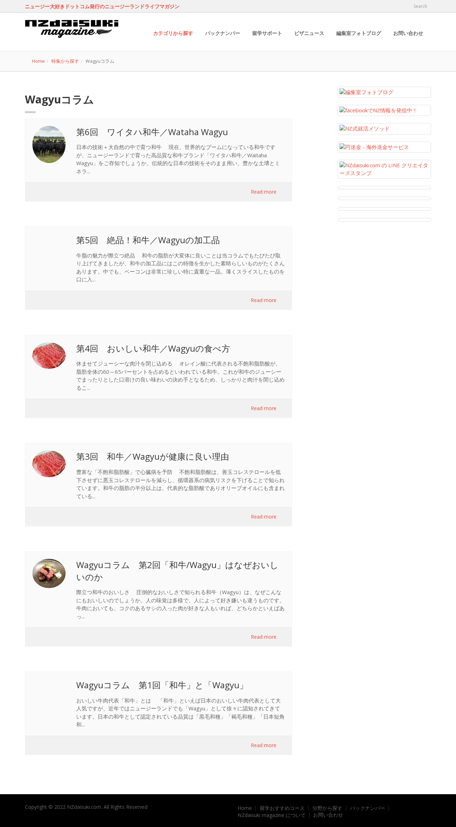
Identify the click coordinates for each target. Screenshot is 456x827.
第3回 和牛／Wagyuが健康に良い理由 (152, 456)
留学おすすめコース (282, 808)
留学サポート (267, 33)
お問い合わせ (408, 33)
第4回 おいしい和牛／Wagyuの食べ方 (153, 348)
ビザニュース (309, 33)
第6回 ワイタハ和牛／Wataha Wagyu (152, 132)
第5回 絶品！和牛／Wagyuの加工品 (148, 240)
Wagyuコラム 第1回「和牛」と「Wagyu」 (162, 685)
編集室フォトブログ (358, 33)
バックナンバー (222, 33)
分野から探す (327, 808)
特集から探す (65, 61)
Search (420, 6)
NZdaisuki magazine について (272, 815)
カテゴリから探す (173, 33)
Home (38, 61)
